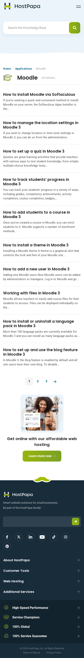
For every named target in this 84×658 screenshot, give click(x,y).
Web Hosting (13, 581)
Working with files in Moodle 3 (31, 293)
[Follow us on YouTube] (42, 537)
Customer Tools (16, 570)
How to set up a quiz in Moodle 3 (33, 151)
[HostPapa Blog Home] (21, 6)
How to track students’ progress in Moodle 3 (36, 182)
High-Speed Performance (30, 608)
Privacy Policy (53, 652)
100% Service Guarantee (29, 636)
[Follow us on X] (19, 537)
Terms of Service (31, 652)
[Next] (55, 381)
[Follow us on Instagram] (66, 537)
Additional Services (18, 592)
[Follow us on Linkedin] (30, 537)
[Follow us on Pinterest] (7, 546)
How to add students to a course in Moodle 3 (36, 214)
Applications (23, 68)
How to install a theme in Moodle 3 (36, 245)
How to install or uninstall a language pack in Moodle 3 (38, 324)
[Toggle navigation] (78, 6)
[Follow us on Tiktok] (54, 537)
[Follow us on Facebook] (7, 537)
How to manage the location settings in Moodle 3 (40, 125)
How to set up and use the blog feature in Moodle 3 (40, 352)
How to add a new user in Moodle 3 (36, 269)
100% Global (21, 627)
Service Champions (25, 617)
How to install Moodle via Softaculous (39, 94)
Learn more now (40, 456)
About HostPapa (16, 560)
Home (7, 68)
